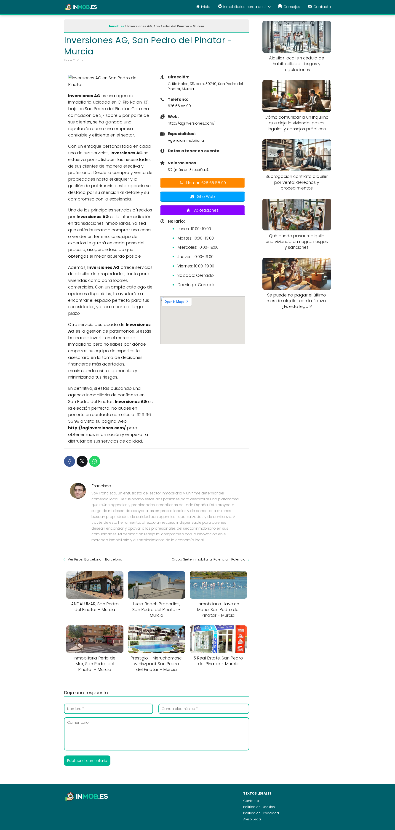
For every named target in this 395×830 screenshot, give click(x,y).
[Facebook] (69, 461)
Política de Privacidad (261, 813)
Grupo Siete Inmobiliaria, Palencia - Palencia (209, 559)
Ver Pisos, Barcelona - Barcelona (95, 559)
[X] (82, 461)
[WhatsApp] (94, 461)
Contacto (251, 800)
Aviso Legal (252, 819)
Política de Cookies (259, 807)
